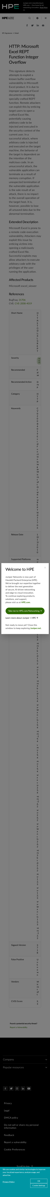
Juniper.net (35, 628)
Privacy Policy (9, 1182)
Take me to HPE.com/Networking (24, 611)
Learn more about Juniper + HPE (20, 618)
